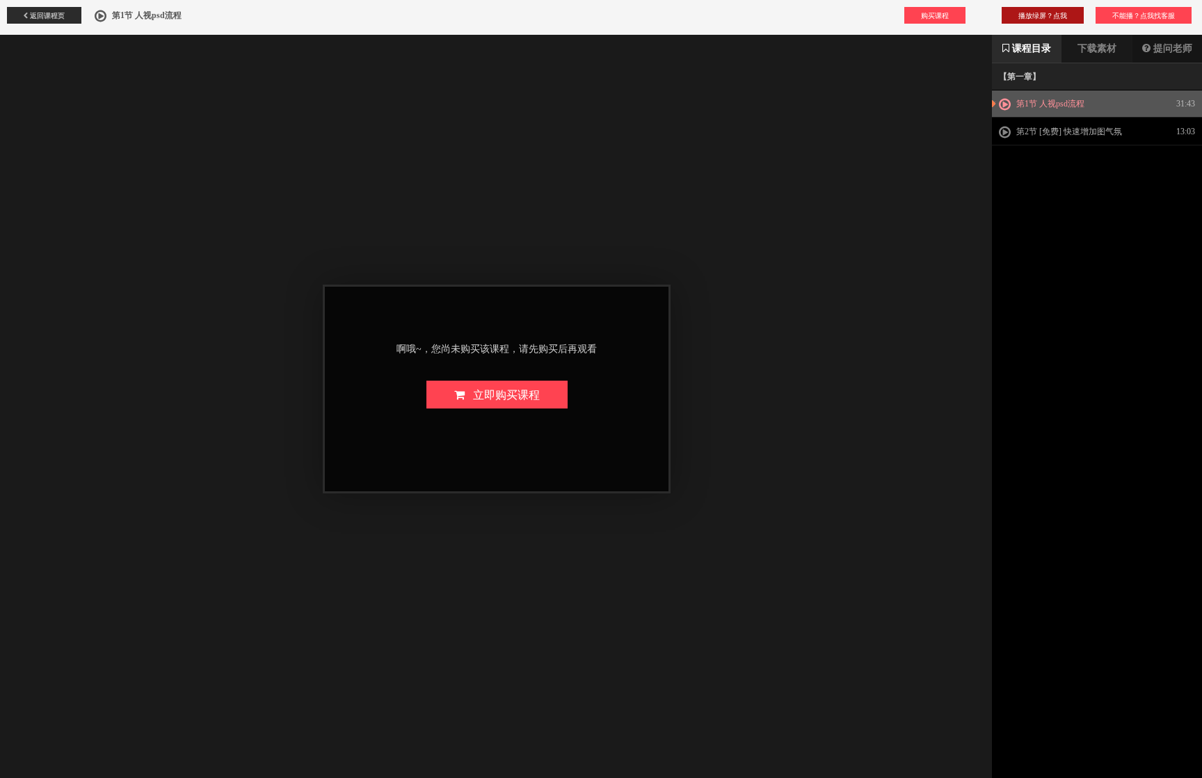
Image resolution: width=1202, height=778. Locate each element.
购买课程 (935, 15)
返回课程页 (46, 15)
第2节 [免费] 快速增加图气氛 (1068, 131)
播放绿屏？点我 (1042, 15)
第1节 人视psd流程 (1049, 104)
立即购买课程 (502, 394)
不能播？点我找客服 (1143, 15)
